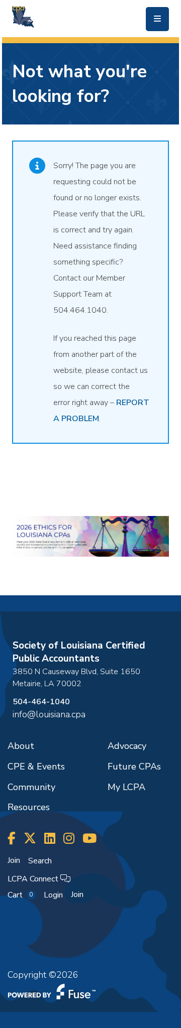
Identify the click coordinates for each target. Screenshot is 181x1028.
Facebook (12, 838)
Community (31, 787)
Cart (20, 895)
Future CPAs (134, 766)
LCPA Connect (34, 878)
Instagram (68, 838)
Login (53, 895)
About (21, 746)
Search (40, 860)
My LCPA (126, 787)
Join (14, 860)
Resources (29, 807)
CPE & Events (36, 766)
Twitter (30, 838)
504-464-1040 (41, 701)
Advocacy (127, 746)
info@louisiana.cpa (49, 714)
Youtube (89, 838)
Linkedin (49, 838)
